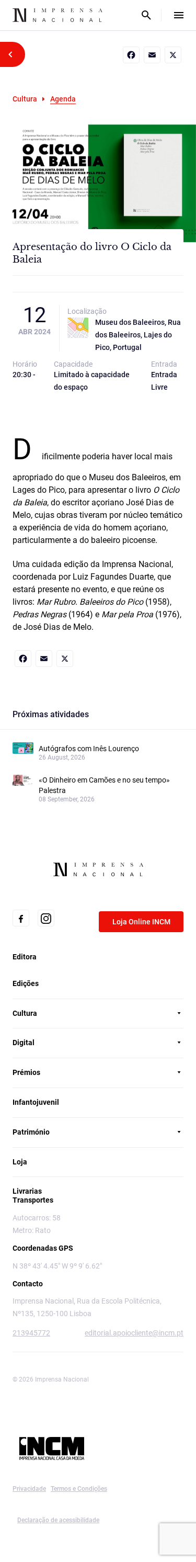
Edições (26, 983)
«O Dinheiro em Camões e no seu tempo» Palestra (104, 785)
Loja (20, 1162)
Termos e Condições (79, 1488)
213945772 (31, 1333)
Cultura (25, 99)
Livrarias (27, 1191)
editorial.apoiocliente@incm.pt (134, 1333)
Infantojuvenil (36, 1102)
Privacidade (29, 1488)
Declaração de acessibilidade (58, 1520)
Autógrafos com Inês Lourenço (89, 748)
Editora (25, 957)
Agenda (63, 99)
